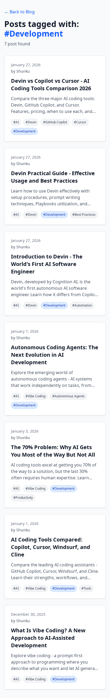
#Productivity (23, 497)
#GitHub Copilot (55, 122)
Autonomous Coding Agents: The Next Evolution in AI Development (54, 355)
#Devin (31, 122)
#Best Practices (84, 214)
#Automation (82, 305)
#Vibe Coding (35, 396)
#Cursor (80, 122)
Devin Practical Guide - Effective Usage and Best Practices (53, 177)
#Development (24, 131)
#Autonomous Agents (68, 396)
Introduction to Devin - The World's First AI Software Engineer (46, 264)
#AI (16, 122)
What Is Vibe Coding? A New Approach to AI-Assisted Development (48, 638)
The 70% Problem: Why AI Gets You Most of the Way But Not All (53, 451)
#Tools (86, 588)
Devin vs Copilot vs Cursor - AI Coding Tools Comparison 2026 (51, 84)
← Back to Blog (19, 12)
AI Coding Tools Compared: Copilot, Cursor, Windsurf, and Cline (50, 547)
